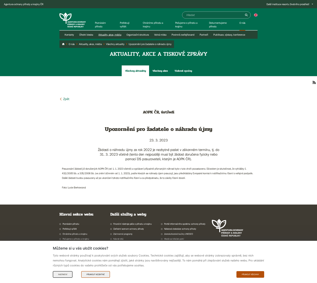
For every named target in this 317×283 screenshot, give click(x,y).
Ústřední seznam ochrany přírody (128, 228)
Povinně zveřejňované (183, 34)
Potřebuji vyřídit (70, 228)
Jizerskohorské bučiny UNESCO (178, 234)
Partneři (204, 34)
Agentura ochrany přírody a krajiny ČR (23, 4)
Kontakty (69, 34)
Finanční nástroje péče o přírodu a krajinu (132, 224)
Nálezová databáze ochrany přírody (180, 228)
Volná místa (160, 34)
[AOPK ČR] (63, 44)
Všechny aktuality (135, 71)
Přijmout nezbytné (96, 274)
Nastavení (62, 274)
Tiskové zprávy (183, 71)
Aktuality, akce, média (109, 34)
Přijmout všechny (250, 274)
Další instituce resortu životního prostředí (287, 4)
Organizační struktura (137, 34)
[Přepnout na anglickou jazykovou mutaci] (255, 15)
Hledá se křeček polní (174, 239)
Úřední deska (86, 34)
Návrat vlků (118, 239)
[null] (64, 99)
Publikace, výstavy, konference (229, 34)
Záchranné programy (122, 234)
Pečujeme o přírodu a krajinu (76, 239)
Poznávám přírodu (71, 224)
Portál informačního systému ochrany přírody (184, 224)
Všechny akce (160, 71)
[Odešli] (246, 15)
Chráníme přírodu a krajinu (75, 234)
